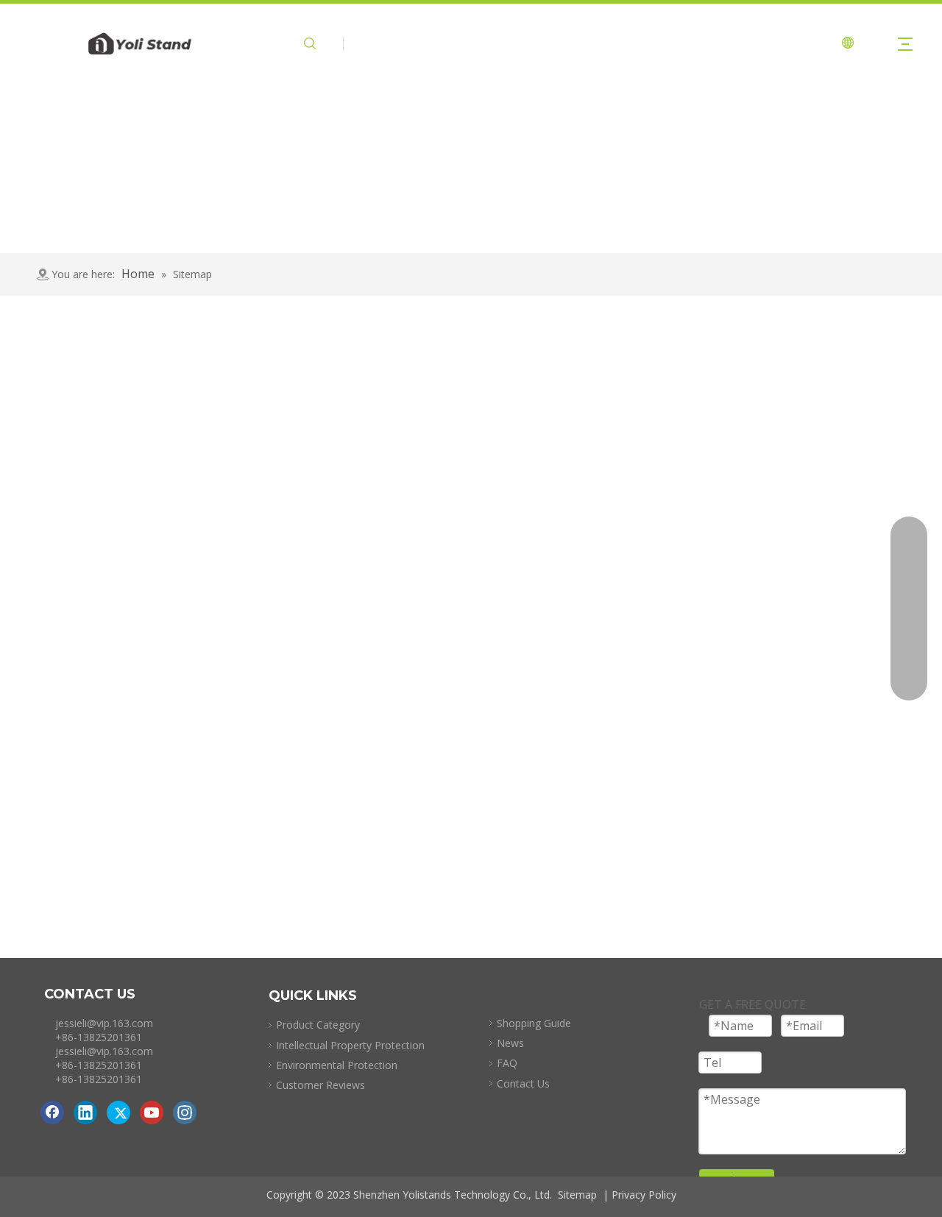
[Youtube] (151, 1112)
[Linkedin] (85, 1112)
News (510, 1043)
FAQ (507, 1063)
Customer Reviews (320, 1085)
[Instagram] (184, 1112)
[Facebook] (52, 1112)
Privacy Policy (644, 1195)
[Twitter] (118, 1112)
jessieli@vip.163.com (104, 1023)
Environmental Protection (336, 1065)
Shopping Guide (534, 1023)
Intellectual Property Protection (350, 1045)
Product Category (318, 1025)
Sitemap (577, 1195)
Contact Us (523, 1083)
